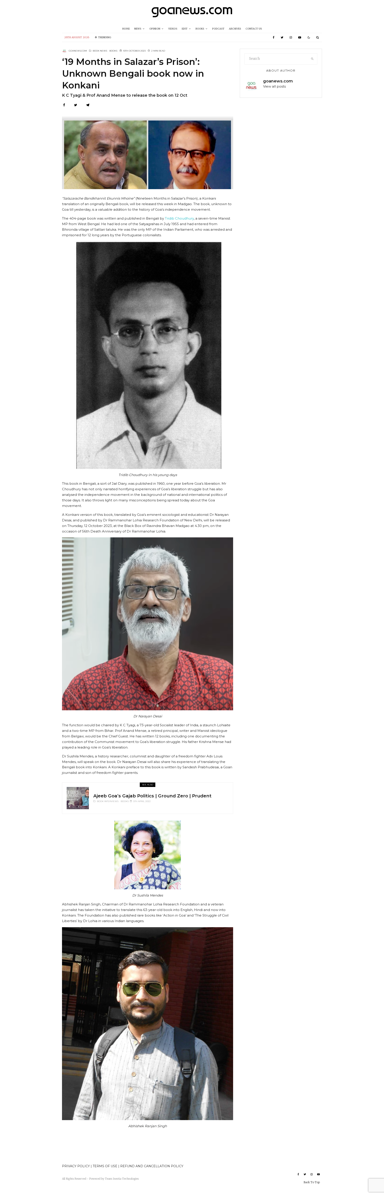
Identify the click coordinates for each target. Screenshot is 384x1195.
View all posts (274, 86)
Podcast (218, 28)
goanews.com (78, 50)
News (137, 28)
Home (126, 28)
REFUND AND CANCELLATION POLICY (151, 1166)
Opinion (154, 28)
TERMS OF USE (105, 1166)
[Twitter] (282, 37)
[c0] (78, 798)
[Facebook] (274, 37)
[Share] (64, 105)
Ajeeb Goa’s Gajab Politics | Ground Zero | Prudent (152, 796)
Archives (235, 28)
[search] (312, 59)
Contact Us (254, 28)
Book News (100, 50)
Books (200, 28)
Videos (172, 28)
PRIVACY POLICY (76, 1166)
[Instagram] (290, 37)
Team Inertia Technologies (122, 1178)
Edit (185, 28)
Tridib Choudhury (179, 218)
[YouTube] (299, 37)
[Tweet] (75, 105)
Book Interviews (107, 801)
